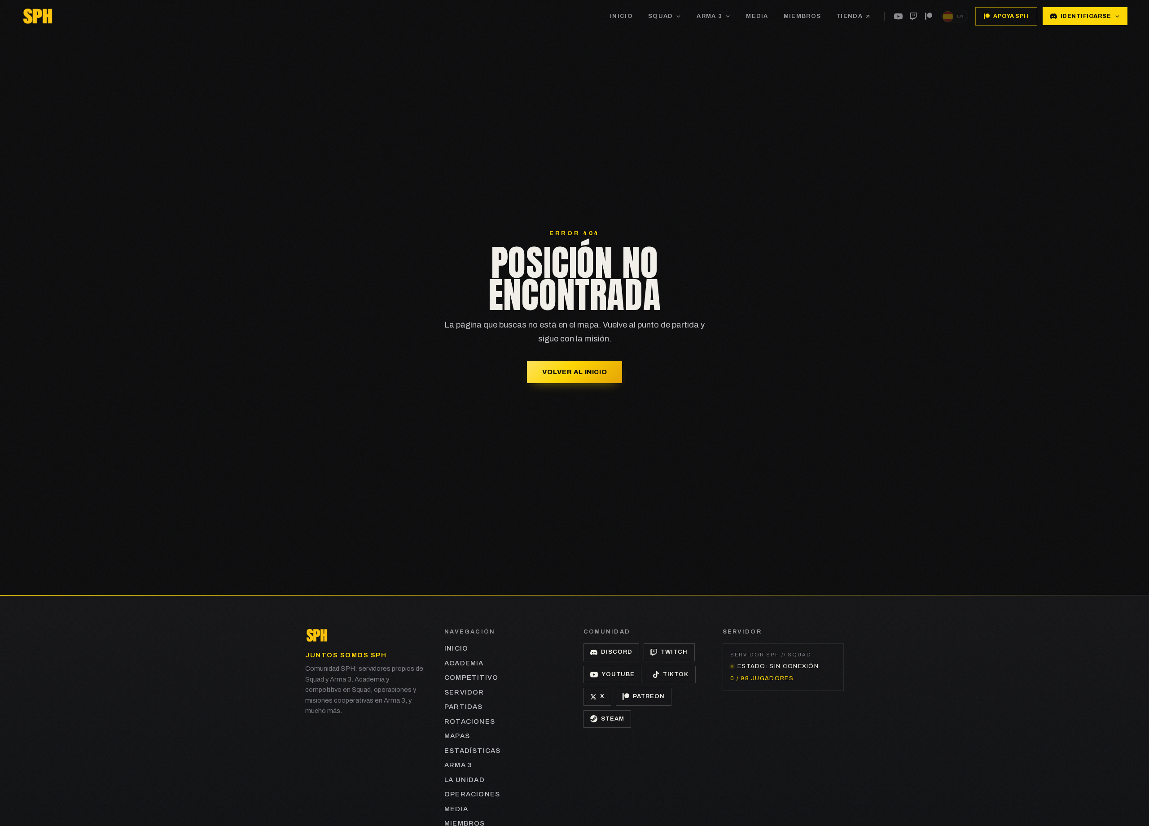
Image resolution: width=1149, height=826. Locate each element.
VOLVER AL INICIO (574, 372)
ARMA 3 (709, 16)
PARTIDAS (463, 706)
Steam (612, 719)
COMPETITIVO (471, 677)
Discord (616, 652)
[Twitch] (913, 16)
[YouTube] (898, 16)
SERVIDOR (464, 692)
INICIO (621, 16)
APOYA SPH (1011, 16)
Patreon (649, 696)
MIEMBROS (802, 16)
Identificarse (1086, 16)
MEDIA (757, 16)
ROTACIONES (469, 721)
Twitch (674, 652)
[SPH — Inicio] (38, 16)
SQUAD (660, 16)
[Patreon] (928, 16)
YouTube (618, 674)
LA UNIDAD (464, 779)
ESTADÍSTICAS (472, 750)
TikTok (676, 674)
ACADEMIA (464, 663)
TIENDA (849, 16)
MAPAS (457, 735)
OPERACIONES (472, 794)
